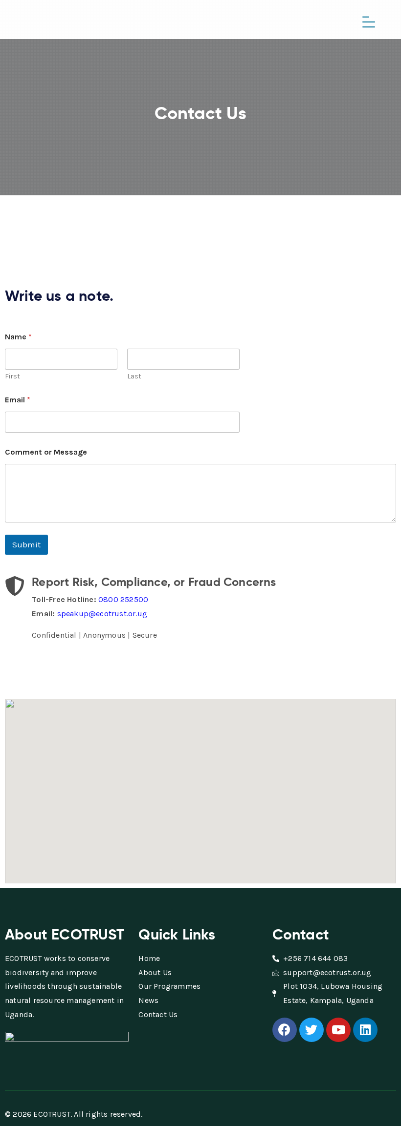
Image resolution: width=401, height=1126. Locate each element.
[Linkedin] (365, 1030)
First (12, 376)
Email (17, 399)
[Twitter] (311, 1030)
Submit (26, 544)
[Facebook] (284, 1030)
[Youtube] (338, 1030)
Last (134, 376)
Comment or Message (46, 452)
